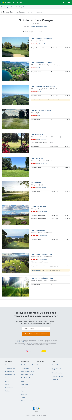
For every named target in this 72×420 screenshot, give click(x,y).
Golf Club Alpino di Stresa (41, 38)
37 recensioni (43, 212)
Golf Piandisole (37, 134)
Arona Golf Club (37, 182)
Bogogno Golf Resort (39, 206)
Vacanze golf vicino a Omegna (39, 27)
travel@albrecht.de (19, 342)
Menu (69, 2)
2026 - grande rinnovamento (39, 142)
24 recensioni (43, 236)
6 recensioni (42, 44)
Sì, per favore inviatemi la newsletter (36, 334)
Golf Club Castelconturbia (41, 254)
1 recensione (43, 116)
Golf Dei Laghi (37, 158)
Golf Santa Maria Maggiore (42, 278)
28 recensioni (43, 92)
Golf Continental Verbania (41, 62)
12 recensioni (43, 140)
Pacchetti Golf (36, 100)
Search (64, 2)
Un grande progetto (37, 262)
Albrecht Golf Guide (13, 2)
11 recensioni (43, 164)
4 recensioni (42, 188)
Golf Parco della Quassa (41, 110)
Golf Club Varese (38, 230)
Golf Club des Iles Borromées (43, 86)
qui (31, 343)
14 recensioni (43, 68)
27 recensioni (43, 260)
